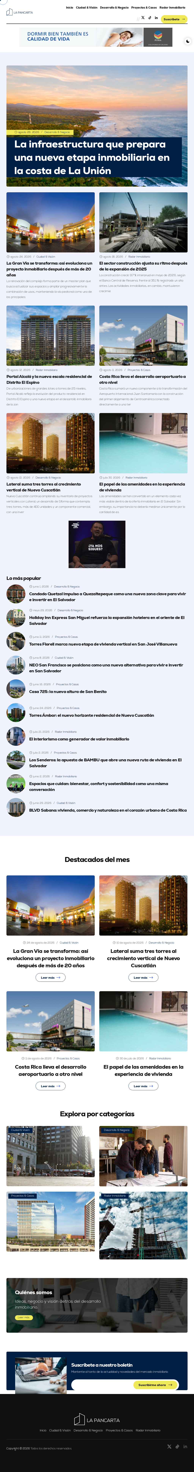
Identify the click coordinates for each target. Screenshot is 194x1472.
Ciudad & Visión (86, 7)
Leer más (48, 978)
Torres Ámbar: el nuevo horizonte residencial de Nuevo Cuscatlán (91, 715)
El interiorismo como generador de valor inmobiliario (79, 739)
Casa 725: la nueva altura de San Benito (67, 691)
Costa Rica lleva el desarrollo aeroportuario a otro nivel (50, 1070)
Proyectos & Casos (144, 7)
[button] (96, 37)
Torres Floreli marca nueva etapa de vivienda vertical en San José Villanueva (103, 644)
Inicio (69, 7)
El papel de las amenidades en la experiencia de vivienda (143, 1070)
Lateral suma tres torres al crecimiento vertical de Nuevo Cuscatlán (143, 958)
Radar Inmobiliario (172, 7)
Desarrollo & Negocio (114, 7)
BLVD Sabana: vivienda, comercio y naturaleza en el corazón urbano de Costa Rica (108, 810)
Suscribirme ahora (152, 1385)
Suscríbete (172, 19)
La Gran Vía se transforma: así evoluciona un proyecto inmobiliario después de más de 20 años (49, 269)
